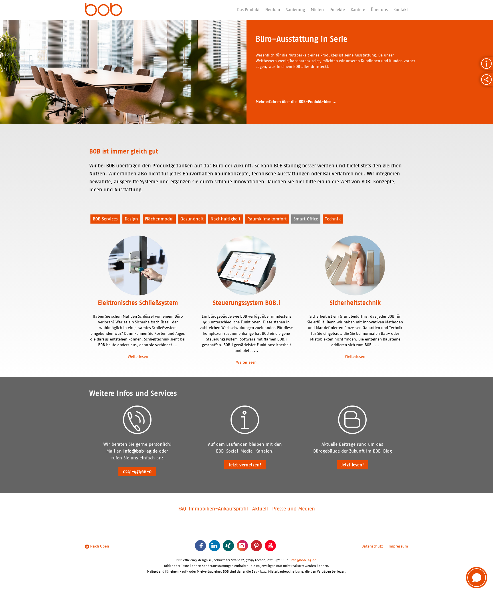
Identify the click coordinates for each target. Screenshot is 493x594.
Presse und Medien (293, 509)
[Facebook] (200, 545)
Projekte (337, 10)
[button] (476, 577)
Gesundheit (192, 219)
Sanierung (295, 10)
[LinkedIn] (214, 545)
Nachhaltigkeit (226, 219)
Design (131, 219)
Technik (333, 219)
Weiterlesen (138, 357)
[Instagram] (242, 545)
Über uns (379, 10)
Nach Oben (99, 546)
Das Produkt (248, 10)
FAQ (182, 509)
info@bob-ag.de (140, 451)
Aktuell (260, 509)
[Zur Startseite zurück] (103, 10)
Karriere (358, 10)
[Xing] (228, 545)
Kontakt (400, 10)
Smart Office (306, 219)
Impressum (398, 546)
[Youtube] (270, 545)
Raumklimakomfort (267, 219)
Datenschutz (372, 546)
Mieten (317, 10)
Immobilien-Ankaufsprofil (218, 509)
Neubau (272, 10)
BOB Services (105, 219)
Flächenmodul (159, 219)
